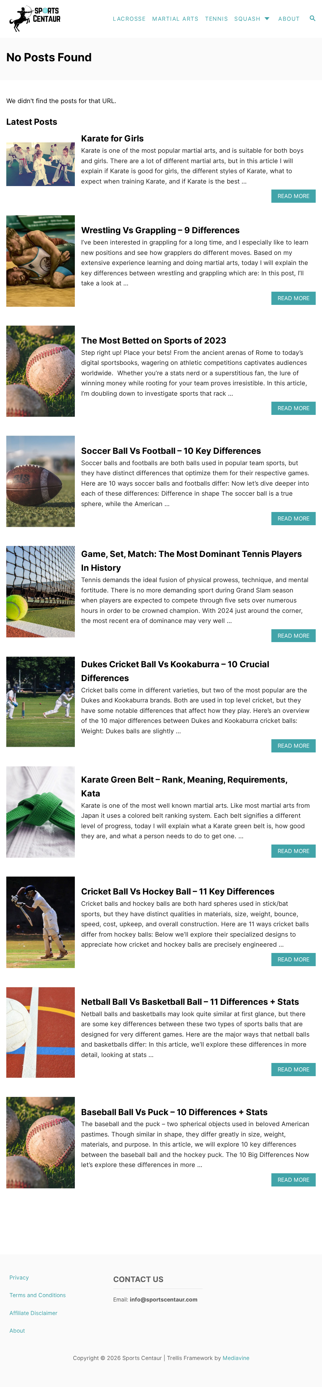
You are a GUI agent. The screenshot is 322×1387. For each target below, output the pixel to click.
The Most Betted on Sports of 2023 (153, 340)
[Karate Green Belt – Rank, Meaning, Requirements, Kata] (40, 815)
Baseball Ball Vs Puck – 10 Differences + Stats (174, 1112)
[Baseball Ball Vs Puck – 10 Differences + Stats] (40, 1146)
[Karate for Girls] (40, 167)
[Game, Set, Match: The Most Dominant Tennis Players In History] (40, 595)
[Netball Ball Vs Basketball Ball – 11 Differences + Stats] (40, 1036)
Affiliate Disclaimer (33, 1313)
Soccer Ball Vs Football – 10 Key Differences (171, 451)
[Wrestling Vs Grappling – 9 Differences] (40, 264)
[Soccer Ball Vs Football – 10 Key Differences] (40, 484)
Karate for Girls (112, 138)
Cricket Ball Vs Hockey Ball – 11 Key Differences (178, 891)
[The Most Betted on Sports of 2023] (40, 374)
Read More (297, 197)
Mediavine (236, 1358)
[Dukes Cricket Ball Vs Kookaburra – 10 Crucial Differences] (40, 705)
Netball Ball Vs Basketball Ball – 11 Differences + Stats (190, 1002)
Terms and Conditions (37, 1295)
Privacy (19, 1277)
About (17, 1330)
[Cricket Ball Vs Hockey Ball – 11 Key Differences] (40, 925)
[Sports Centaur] (47, 19)
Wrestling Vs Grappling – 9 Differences (160, 230)
